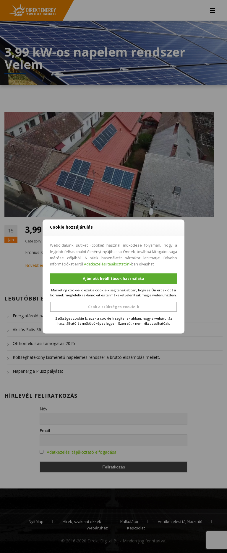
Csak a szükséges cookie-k (113, 306)
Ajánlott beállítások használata (113, 278)
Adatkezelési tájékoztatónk (107, 264)
